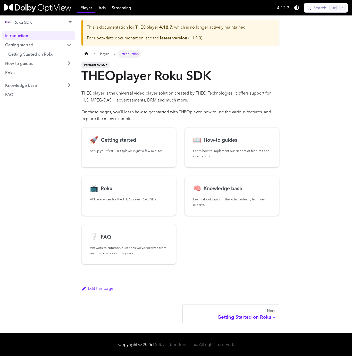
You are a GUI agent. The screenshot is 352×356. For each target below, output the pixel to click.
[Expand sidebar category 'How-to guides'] (69, 63)
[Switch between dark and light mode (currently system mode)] (296, 8)
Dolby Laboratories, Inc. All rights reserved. (193, 344)
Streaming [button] (121, 7)
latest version (173, 37)
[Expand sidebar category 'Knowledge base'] (69, 85)
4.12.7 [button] (283, 7)
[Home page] (86, 54)
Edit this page (100, 288)
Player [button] (86, 7)
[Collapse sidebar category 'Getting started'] (69, 45)
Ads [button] (102, 7)
